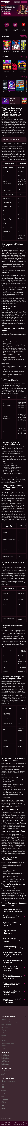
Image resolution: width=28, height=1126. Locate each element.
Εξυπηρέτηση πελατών (7, 1043)
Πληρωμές (4, 1030)
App (2, 1032)
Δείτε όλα (23, 36)
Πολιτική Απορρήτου (7, 1019)
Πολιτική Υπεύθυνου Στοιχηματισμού (11, 1022)
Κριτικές (3, 1045)
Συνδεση (3, 1035)
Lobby (3, 1048)
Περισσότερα (7, 13)
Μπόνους (3, 1038)
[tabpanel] (14, 10)
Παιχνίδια (4, 1040)
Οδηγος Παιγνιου (6, 1024)
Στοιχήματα (4, 1027)
